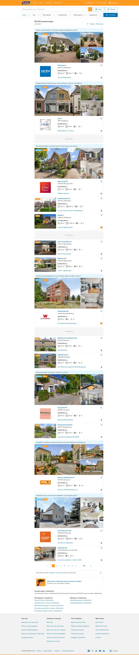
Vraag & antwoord (27, 637)
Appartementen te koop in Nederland (47, 603)
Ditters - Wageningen (64, 271)
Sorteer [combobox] (96, 24)
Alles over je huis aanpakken (56, 634)
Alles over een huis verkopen (56, 630)
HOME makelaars (63, 193)
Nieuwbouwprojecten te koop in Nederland (49, 608)
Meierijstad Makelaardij (65, 420)
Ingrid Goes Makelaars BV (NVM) (68, 437)
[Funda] (26, 3)
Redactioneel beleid (102, 634)
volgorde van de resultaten (57, 573)
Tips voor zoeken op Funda (56, 637)
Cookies (57, 651)
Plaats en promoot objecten (80, 626)
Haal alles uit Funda (53, 641)
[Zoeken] (90, 9)
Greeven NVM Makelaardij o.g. (68, 490)
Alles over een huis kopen (55, 626)
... (79, 566)
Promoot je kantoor (77, 630)
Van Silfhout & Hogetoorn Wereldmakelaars (72, 367)
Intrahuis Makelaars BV (65, 227)
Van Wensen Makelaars (65, 543)
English (115, 651)
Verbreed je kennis (77, 634)
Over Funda (99, 622)
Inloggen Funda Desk (78, 637)
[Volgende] (91, 565)
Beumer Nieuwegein (64, 254)
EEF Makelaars (62, 350)
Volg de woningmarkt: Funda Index (32, 634)
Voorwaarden (47, 651)
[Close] (100, 573)
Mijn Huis (50, 622)
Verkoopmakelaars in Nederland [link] (80, 603)
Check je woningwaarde (29, 626)
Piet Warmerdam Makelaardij (67, 323)
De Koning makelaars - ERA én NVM (69, 560)
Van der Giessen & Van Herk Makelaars (70, 211)
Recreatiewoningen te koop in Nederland (48, 611)
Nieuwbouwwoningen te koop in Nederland (49, 606)
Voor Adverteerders (102, 630)
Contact (98, 637)
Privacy (39, 651)
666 (84, 566)
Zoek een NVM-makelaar (29, 630)
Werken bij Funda (101, 626)
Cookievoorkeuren (68, 651)
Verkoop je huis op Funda (29, 622)
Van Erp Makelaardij (64, 77)
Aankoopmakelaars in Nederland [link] (81, 600)
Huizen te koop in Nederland (44, 600)
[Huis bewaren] (101, 65)
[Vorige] (47, 565)
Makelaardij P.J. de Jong (66, 131)
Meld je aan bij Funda (78, 622)
